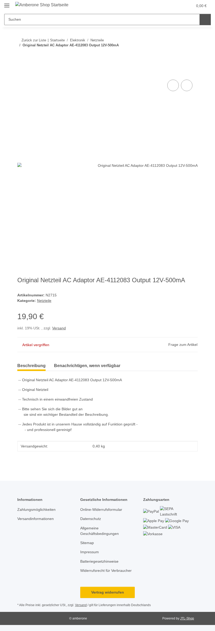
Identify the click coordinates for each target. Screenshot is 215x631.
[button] (168, 6)
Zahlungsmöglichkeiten (36, 509)
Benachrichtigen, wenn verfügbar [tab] (87, 365)
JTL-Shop (187, 618)
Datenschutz (90, 519)
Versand (59, 328)
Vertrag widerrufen (107, 592)
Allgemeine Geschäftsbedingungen (99, 531)
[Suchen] (205, 19)
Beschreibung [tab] (31, 365)
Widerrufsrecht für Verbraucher (106, 570)
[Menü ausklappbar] (6, 3)
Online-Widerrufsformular (101, 509)
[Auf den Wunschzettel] (186, 85)
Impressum (89, 552)
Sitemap (87, 543)
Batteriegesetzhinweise (99, 561)
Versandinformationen (35, 519)
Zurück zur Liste (34, 40)
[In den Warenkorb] (21, 72)
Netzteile (44, 300)
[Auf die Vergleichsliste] (173, 85)
